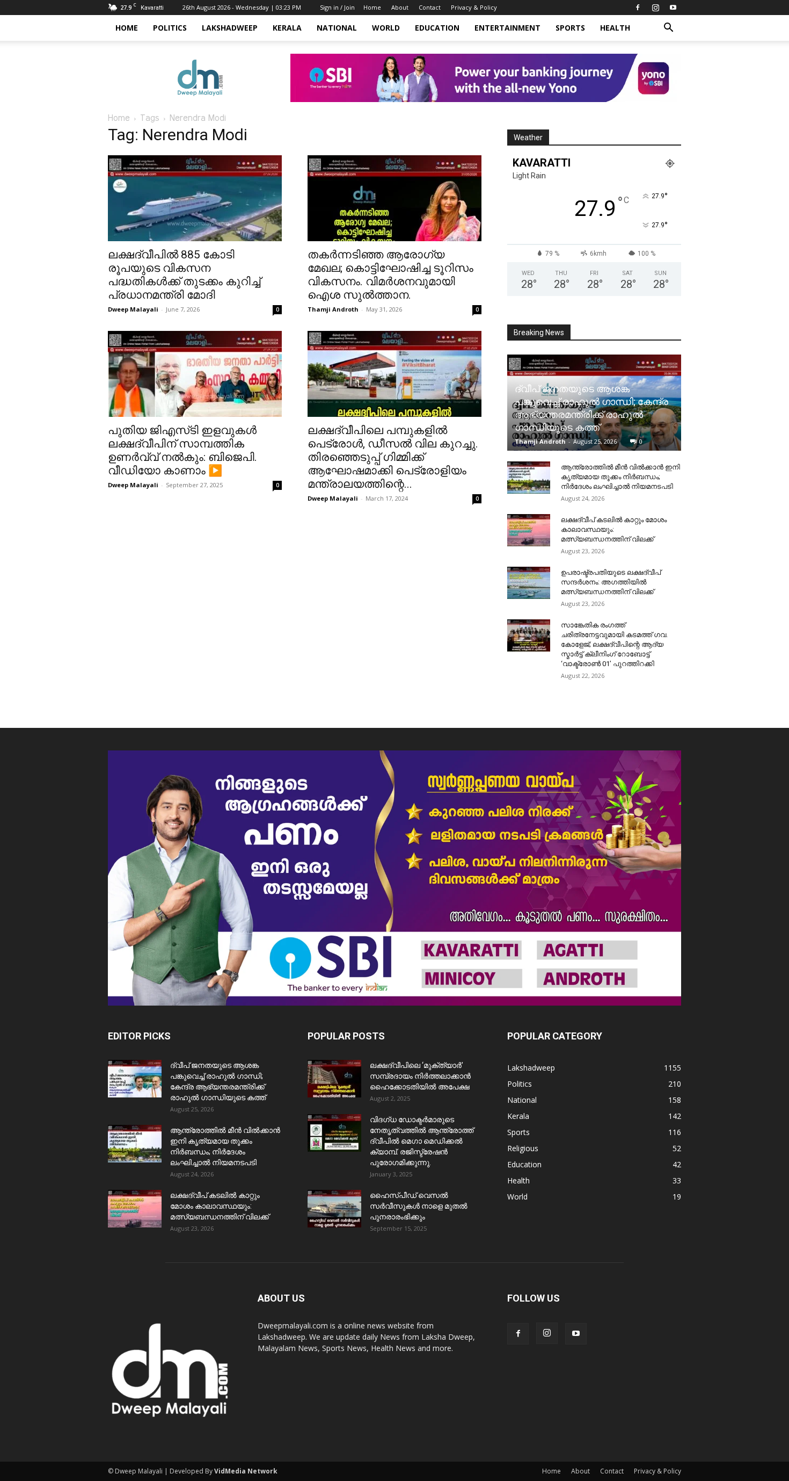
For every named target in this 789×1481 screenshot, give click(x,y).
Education (437, 28)
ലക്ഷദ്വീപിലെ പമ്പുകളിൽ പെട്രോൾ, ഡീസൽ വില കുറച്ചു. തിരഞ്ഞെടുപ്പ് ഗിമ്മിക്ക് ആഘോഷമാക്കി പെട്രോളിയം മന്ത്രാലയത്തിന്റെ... (393, 457)
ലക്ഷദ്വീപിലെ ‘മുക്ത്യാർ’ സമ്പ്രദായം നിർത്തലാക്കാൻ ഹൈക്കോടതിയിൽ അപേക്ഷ (420, 1076)
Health (615, 28)
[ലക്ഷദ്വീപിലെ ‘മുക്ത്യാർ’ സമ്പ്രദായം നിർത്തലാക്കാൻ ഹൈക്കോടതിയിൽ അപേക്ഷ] (334, 1078)
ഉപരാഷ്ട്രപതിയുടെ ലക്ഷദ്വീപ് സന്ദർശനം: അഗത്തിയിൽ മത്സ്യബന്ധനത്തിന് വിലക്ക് (611, 582)
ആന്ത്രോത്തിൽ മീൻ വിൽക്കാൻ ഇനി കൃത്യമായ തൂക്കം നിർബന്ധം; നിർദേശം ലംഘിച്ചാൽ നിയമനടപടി (620, 476)
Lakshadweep (230, 28)
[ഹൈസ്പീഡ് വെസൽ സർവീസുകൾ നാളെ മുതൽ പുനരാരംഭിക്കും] (334, 1208)
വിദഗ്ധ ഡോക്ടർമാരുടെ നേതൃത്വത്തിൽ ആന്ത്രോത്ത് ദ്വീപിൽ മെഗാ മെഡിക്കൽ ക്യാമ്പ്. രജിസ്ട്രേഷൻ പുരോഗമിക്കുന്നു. (421, 1141)
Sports (570, 28)
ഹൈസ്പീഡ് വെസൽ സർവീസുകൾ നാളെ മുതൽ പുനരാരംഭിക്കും (418, 1206)
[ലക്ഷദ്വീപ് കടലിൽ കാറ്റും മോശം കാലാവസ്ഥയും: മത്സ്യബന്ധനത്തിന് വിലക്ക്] (528, 530)
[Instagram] (655, 7)
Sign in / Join (337, 7)
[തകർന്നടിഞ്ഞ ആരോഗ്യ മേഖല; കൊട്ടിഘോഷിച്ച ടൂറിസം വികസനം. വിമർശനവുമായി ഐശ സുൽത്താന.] (394, 198)
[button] (668, 29)
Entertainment (507, 28)
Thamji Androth (333, 309)
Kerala (287, 28)
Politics (170, 28)
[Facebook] (638, 7)
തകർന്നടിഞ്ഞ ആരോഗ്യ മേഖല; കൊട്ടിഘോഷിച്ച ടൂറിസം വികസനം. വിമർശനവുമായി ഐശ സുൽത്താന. (390, 274)
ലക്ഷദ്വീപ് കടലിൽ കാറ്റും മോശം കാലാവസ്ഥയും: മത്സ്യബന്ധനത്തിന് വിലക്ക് (614, 529)
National (337, 28)
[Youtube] (673, 7)
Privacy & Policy (474, 7)
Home (372, 7)
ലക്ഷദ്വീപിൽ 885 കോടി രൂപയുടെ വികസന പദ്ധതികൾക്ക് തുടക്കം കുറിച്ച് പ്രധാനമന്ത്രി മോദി (184, 274)
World (386, 28)
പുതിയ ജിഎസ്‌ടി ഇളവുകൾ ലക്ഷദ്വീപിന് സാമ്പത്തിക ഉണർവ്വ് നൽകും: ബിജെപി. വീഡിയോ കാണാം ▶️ (182, 450)
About (399, 7)
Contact (430, 7)
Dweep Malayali (133, 309)
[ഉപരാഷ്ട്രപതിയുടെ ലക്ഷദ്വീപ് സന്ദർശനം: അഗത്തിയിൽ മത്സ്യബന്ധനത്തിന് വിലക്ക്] (528, 583)
